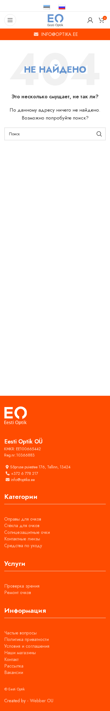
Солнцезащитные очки (27, 532)
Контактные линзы (22, 539)
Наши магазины (20, 652)
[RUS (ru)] (62, 7)
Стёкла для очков (21, 525)
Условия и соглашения (26, 646)
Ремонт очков (17, 592)
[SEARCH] (99, 133)
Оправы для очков (22, 519)
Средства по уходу (23, 545)
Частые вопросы (20, 633)
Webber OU (41, 700)
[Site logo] (55, 19)
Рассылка (13, 666)
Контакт (11, 659)
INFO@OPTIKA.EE (59, 34)
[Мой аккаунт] (90, 20)
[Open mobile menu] (10, 20)
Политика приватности (26, 639)
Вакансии (13, 672)
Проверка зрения (21, 586)
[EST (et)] (46, 7)
